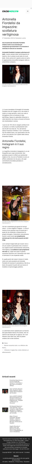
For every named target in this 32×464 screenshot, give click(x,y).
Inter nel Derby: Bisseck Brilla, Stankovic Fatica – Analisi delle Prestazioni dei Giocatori (16, 391)
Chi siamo (5, 461)
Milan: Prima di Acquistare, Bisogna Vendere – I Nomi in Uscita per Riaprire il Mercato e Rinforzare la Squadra (16, 419)
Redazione (11, 461)
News (6, 343)
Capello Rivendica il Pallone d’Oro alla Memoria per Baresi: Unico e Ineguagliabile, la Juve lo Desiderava (16, 429)
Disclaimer (27, 461)
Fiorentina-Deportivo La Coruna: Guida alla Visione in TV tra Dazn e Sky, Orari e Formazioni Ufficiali (16, 382)
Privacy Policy (19, 461)
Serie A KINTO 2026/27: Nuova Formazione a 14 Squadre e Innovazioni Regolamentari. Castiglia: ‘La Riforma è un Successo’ (16, 399)
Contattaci (27, 452)
